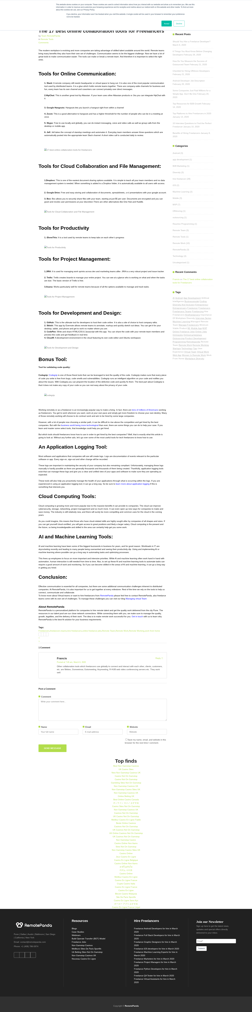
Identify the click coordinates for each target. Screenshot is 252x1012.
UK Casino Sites (126, 769)
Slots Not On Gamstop (126, 846)
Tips (195, 348)
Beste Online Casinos (126, 823)
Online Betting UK (126, 796)
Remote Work (122, 631)
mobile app (196, 328)
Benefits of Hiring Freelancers (186, 133)
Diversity (177, 172)
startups (177, 348)
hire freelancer (179, 179)
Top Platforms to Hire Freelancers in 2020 (192, 113)
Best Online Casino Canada (126, 799)
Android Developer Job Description (189, 81)
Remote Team (108, 631)
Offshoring (177, 211)
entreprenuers (180, 308)
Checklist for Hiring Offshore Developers (191, 71)
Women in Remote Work (194, 355)
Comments (43, 42)
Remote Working (136, 631)
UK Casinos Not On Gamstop (126, 830)
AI (174, 298)
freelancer (192, 308)
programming (179, 342)
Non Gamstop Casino (126, 840)
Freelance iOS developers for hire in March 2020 (156, 949)
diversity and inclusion (184, 305)
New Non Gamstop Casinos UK (126, 772)
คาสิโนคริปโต (126, 867)
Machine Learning (181, 192)
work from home (152, 631)
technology (186, 348)
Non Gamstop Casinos (82, 945)
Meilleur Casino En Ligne (126, 877)
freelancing (198, 311)
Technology (178, 256)
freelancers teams (58, 631)
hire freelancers (74, 631)
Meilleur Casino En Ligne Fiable (126, 820)
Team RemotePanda (50, 36)
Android (176, 153)
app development (181, 159)
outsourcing (178, 217)
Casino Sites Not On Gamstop (126, 806)
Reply (158, 658)
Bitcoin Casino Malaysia (126, 894)
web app (177, 355)
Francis (62, 658)
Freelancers (44, 631)
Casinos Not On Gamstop (126, 813)
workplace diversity (194, 358)
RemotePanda (106, 595)
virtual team (190, 352)
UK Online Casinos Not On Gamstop (126, 833)
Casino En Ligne (126, 890)
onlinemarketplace (193, 335)
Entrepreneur (201, 305)
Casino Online (126, 853)
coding (203, 301)
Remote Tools (47, 39)
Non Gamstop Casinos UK (126, 786)
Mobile (176, 198)
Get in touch (137, 616)
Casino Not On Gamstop (126, 776)
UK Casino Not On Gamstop (126, 816)
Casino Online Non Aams (126, 843)
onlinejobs (178, 335)
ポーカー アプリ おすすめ (126, 904)
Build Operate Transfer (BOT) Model (88, 938)
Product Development (195, 338)
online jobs (201, 331)
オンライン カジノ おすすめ (126, 803)
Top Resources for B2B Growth (187, 104)
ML (189, 328)
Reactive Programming (183, 224)
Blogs (74, 928)
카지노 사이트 (126, 870)
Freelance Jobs (79, 942)
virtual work (203, 352)
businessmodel (191, 301)
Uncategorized (179, 262)
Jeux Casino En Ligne (126, 857)
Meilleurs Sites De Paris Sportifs (86, 949)
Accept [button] (166, 23)
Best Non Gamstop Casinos (126, 766)
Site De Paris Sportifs (126, 897)
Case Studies (78, 932)
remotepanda (193, 342)
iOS (174, 185)
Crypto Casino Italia (126, 883)
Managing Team (136, 598)
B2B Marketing (179, 166)
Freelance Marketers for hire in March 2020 (154, 959)
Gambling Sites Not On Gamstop (126, 783)
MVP (175, 204)
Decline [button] (179, 23)
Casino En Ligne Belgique (126, 860)
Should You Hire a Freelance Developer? (191, 41)
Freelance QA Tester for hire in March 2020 (154, 975)
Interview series (203, 318)
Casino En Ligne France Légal (126, 907)
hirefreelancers (192, 315)
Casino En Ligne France (126, 880)
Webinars (76, 935)
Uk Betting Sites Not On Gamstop (87, 952)
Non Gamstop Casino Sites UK (126, 789)
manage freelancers (189, 325)
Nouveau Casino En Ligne (84, 959)
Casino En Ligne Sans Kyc (126, 900)
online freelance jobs (92, 631)
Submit (201, 948)
